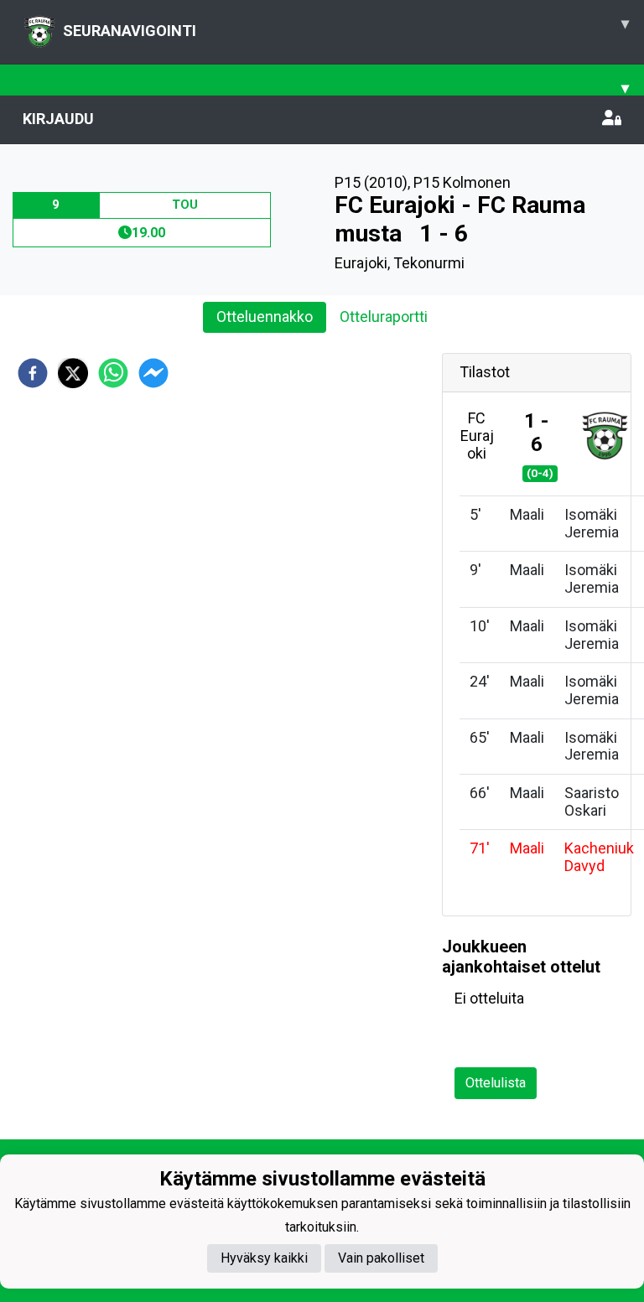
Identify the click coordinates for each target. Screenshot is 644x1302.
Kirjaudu (58, 118)
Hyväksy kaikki (264, 1258)
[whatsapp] (113, 373)
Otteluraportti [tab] (384, 316)
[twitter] (73, 373)
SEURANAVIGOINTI (346, 26)
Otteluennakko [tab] (264, 316)
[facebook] (33, 373)
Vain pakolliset (381, 1258)
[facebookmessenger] (153, 373)
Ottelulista (495, 1083)
